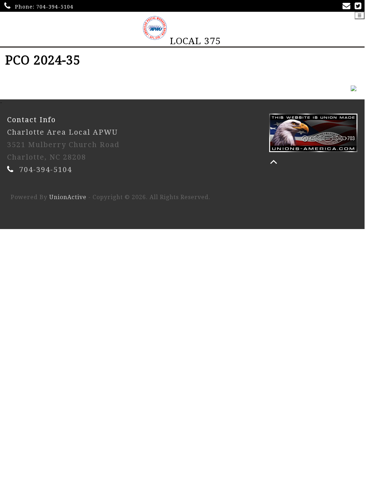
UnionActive (68, 197)
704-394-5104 (54, 7)
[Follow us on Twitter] (359, 6)
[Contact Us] (348, 6)
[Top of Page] (273, 162)
